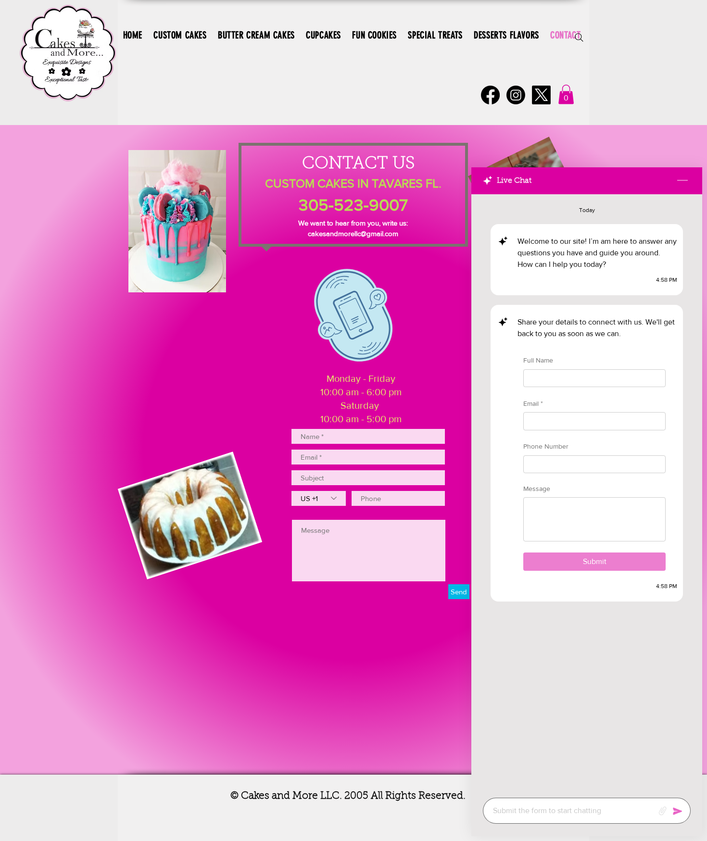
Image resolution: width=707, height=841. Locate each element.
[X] (541, 95)
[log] (586, 493)
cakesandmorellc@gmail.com (353, 233)
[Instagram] (515, 95)
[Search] (579, 37)
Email (533, 403)
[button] (566, 94)
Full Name (538, 360)
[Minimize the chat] (682, 180)
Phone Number (545, 446)
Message (536, 488)
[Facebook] (490, 95)
